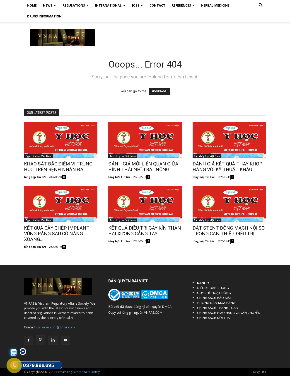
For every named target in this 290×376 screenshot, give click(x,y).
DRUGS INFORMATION (44, 16)
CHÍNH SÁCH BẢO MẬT (214, 298)
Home (32, 5)
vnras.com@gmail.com (58, 327)
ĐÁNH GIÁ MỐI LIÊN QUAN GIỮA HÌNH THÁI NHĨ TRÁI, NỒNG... (143, 166)
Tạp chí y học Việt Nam (38, 156)
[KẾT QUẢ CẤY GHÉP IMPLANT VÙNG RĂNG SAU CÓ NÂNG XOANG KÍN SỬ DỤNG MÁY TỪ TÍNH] (60, 204)
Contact (157, 5)
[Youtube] (65, 340)
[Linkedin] (53, 340)
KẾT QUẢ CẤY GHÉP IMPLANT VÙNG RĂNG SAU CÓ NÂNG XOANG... (56, 233)
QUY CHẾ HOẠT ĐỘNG (214, 293)
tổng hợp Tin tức (35, 177)
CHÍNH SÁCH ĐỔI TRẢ (213, 317)
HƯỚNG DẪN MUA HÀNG (216, 303)
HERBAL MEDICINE (215, 5)
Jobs (135, 5)
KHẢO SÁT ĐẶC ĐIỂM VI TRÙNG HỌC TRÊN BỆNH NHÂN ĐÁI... (58, 166)
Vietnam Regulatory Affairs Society (78, 372)
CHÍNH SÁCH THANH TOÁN (217, 308)
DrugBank (259, 372)
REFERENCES (181, 5)
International (108, 5)
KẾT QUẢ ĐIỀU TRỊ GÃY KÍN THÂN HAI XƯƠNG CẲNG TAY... (144, 230)
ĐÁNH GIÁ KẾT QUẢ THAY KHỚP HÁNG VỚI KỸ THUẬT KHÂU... (227, 166)
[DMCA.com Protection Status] (154, 298)
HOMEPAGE (159, 91)
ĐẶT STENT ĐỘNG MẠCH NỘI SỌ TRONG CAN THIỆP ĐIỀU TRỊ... (229, 230)
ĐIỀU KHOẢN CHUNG (213, 288)
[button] (260, 6)
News (47, 5)
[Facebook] (28, 340)
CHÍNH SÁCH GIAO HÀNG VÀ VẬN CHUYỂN (228, 313)
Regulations (74, 5)
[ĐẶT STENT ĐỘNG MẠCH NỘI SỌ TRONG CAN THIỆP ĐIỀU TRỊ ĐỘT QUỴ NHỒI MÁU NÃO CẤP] (229, 204)
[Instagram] (40, 339)
